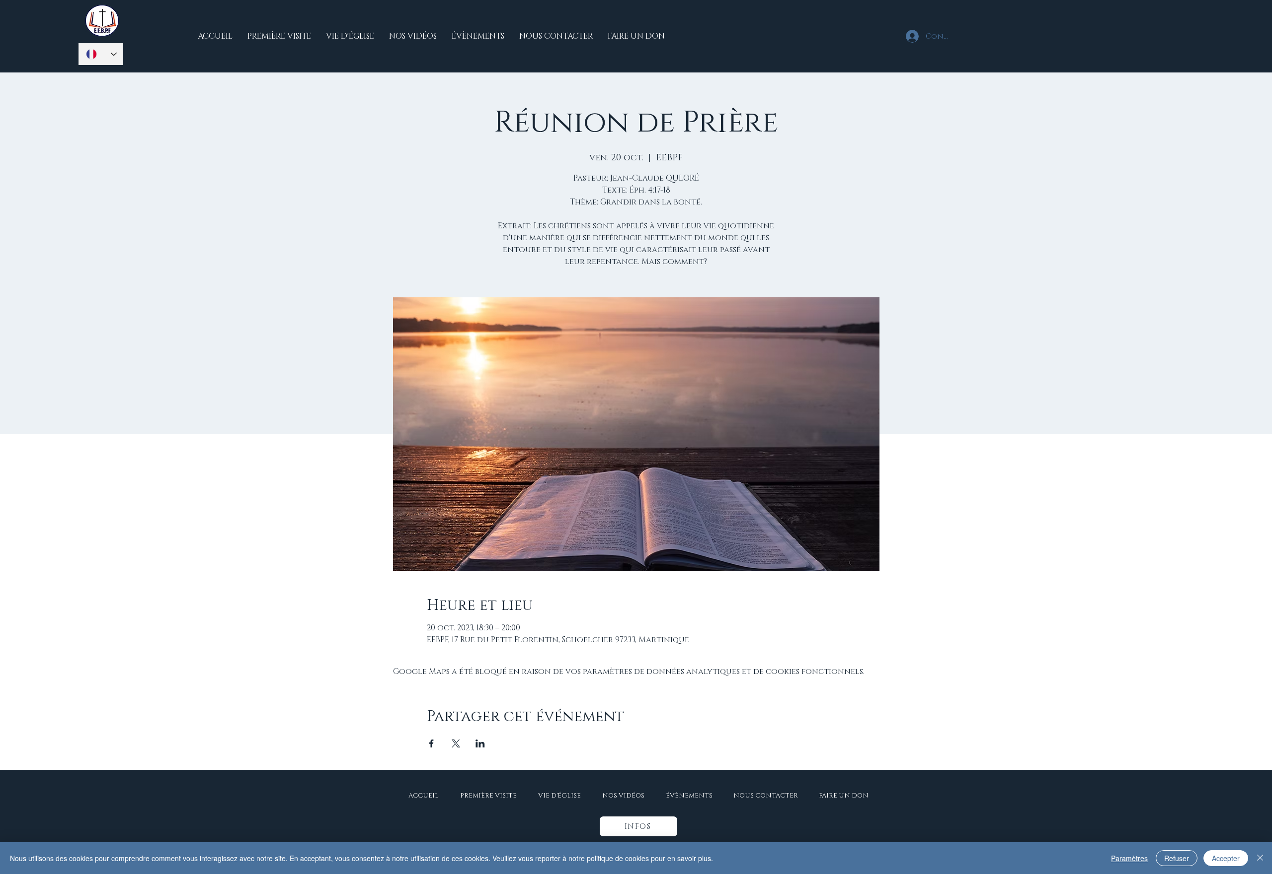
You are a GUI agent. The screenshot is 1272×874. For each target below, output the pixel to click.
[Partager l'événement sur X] (456, 743)
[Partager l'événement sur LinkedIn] (480, 743)
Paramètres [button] (1129, 858)
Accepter (1226, 858)
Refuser (1176, 858)
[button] (638, 826)
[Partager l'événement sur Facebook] (431, 743)
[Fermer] (1260, 858)
